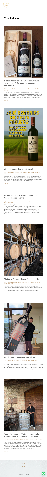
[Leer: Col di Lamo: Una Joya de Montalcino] (23, 328)
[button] (43, 473)
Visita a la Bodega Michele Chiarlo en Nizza (22, 279)
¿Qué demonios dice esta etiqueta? (18, 169)
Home (23, 463)
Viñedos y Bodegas (26, 201)
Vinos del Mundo (19, 362)
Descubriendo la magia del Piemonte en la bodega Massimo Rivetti (22, 196)
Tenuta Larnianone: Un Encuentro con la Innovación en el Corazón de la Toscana (21, 435)
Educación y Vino (18, 88)
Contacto (23, 468)
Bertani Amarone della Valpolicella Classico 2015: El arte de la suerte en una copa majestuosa (22, 83)
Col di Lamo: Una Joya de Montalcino (19, 357)
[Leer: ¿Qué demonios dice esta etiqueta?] (23, 137)
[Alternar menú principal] (43, 4)
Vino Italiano (38, 88)
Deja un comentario (8, 88)
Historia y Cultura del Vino (28, 88)
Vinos (23, 465)
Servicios (23, 466)
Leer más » (6, 100)
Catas (15, 282)
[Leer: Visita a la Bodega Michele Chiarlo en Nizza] (23, 250)
